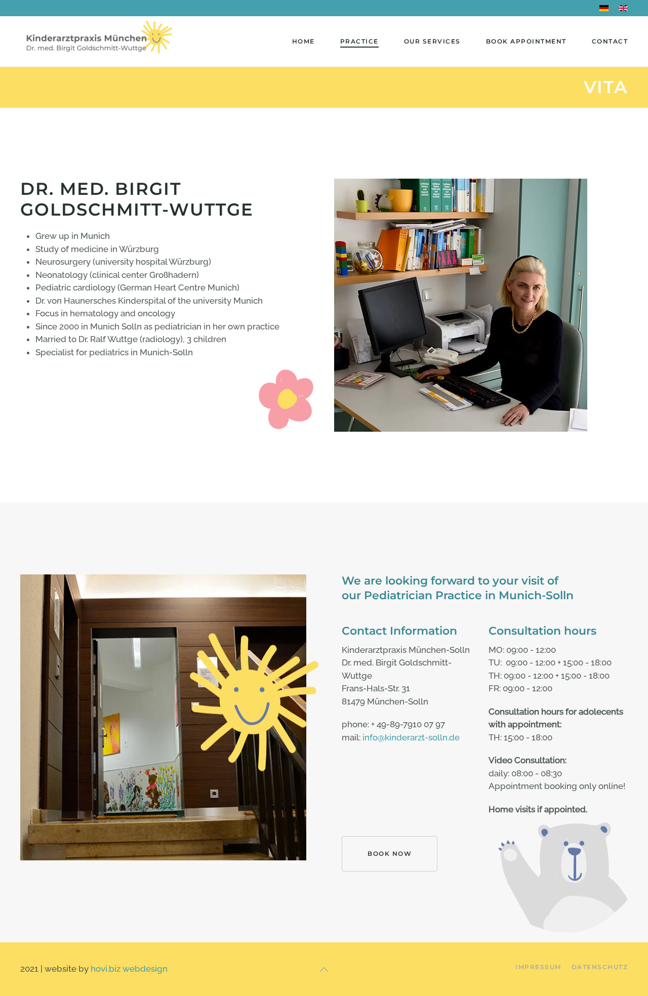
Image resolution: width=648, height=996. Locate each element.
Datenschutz (600, 967)
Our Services (432, 41)
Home (303, 41)
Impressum (538, 967)
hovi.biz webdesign (129, 969)
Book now (390, 853)
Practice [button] (359, 41)
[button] (324, 970)
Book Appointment (526, 41)
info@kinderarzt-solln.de (411, 737)
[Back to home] (97, 41)
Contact (610, 41)
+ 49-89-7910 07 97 (408, 724)
